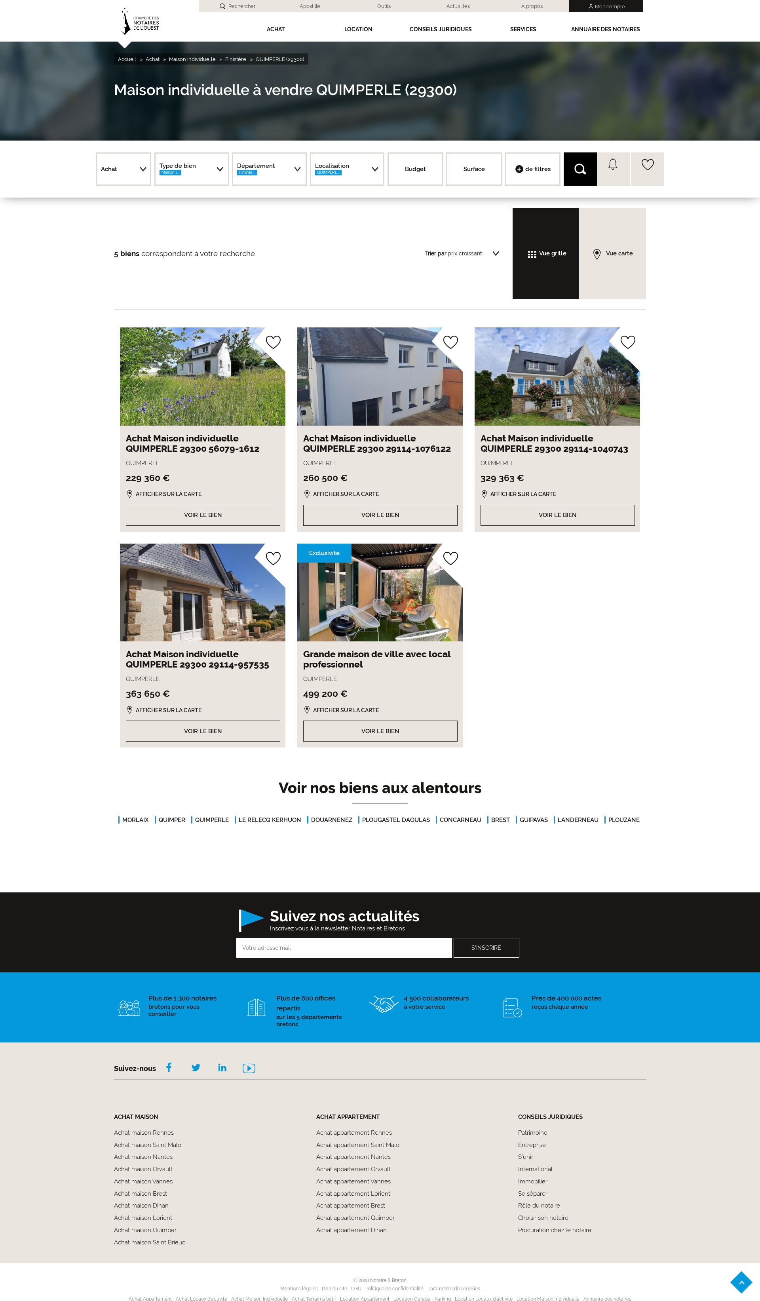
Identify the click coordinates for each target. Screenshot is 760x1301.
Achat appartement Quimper (355, 1217)
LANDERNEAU (578, 820)
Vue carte (619, 253)
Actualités (458, 6)
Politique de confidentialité (394, 1288)
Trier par (435, 253)
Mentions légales (299, 1288)
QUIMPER (172, 820)
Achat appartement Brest (350, 1205)
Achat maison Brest (140, 1193)
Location (358, 29)
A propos (532, 6)
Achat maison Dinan (141, 1205)
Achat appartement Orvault (353, 1169)
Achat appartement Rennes (354, 1132)
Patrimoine (532, 1132)
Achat (276, 29)
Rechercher (241, 6)
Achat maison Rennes (144, 1132)
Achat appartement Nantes (353, 1156)
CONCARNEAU (460, 820)
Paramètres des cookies (454, 1288)
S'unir (525, 1156)
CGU (356, 1288)
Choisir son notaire (543, 1217)
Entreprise (532, 1145)
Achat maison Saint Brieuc (149, 1242)
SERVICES (523, 29)
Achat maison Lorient (143, 1217)
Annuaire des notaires (605, 29)
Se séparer (532, 1193)
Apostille (310, 6)
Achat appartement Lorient (353, 1193)
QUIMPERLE (212, 820)
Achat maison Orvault (143, 1169)
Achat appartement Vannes (353, 1181)
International (535, 1169)
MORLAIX (135, 820)
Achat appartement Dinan (351, 1230)
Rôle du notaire (539, 1205)
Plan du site (334, 1288)
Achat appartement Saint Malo (357, 1145)
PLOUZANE (624, 820)
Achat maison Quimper (145, 1230)
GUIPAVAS (534, 820)
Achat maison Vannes (143, 1181)
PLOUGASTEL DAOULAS (396, 820)
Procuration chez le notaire (554, 1230)
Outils (384, 6)
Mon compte (610, 7)
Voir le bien (203, 515)
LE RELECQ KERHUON (270, 820)
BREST (500, 820)
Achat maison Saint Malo (147, 1145)
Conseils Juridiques (441, 29)
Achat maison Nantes (143, 1156)
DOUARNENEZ (331, 820)
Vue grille (552, 253)
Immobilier (532, 1181)
